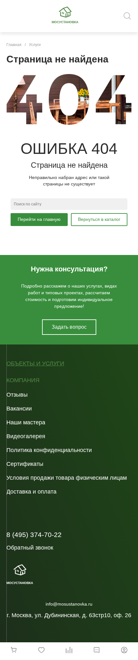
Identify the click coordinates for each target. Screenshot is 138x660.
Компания (22, 380)
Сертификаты (24, 464)
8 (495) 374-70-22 (34, 534)
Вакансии (19, 408)
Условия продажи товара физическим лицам (66, 478)
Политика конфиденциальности (49, 450)
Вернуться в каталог (99, 219)
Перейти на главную (39, 219)
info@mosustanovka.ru (69, 604)
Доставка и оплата (31, 491)
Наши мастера (25, 422)
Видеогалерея (25, 436)
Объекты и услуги (35, 364)
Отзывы (17, 394)
